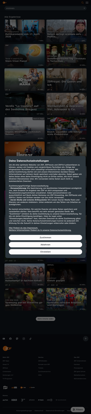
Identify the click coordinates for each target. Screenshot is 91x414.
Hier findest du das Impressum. (23, 228)
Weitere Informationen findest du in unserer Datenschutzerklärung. (40, 230)
